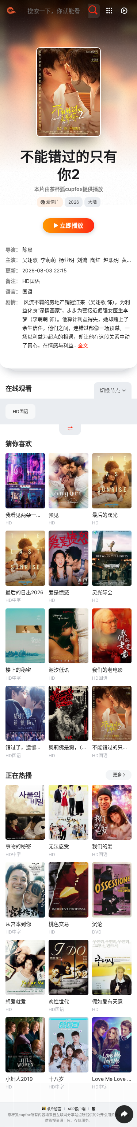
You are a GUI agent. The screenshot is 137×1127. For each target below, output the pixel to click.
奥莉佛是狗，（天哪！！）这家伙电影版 (68, 747)
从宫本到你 (18, 924)
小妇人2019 (19, 1079)
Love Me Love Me (112, 1079)
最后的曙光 (105, 515)
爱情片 (52, 202)
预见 (54, 515)
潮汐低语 (59, 670)
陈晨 (27, 250)
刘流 (82, 260)
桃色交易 (59, 924)
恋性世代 (59, 1001)
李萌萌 (48, 260)
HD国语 (20, 411)
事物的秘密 (18, 846)
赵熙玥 (111, 260)
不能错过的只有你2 (112, 747)
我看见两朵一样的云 (25, 515)
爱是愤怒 (59, 592)
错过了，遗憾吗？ (25, 747)
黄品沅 (129, 260)
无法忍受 (59, 846)
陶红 (95, 260)
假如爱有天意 (107, 1001)
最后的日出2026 (24, 592)
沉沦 (97, 924)
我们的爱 (102, 846)
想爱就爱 (15, 1001)
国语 (27, 291)
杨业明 (66, 260)
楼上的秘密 (18, 670)
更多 (117, 775)
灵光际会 (102, 592)
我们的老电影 (107, 670)
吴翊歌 (30, 260)
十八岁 (56, 1079)
